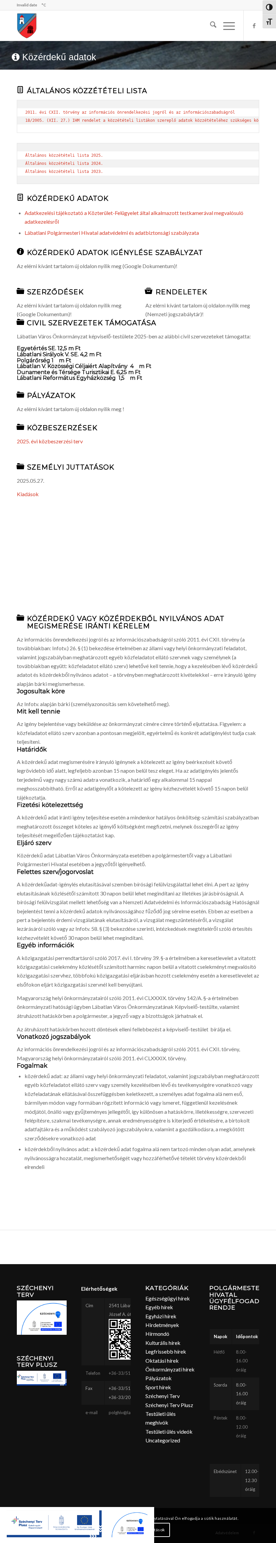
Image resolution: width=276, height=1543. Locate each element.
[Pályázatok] (20, 395)
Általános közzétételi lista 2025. (64, 155)
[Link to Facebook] (254, 26)
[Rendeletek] (149, 291)
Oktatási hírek (162, 1360)
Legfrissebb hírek (165, 1351)
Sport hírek (158, 1387)
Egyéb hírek (159, 1307)
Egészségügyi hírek (167, 1298)
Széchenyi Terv (162, 1396)
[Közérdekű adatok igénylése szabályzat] (20, 252)
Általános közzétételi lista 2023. (64, 171)
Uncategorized (162, 1440)
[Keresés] (209, 25)
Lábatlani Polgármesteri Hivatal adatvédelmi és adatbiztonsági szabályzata (112, 232)
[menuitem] (209, 25)
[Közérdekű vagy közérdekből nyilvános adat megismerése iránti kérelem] (20, 618)
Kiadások (28, 494)
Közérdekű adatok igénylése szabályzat (115, 253)
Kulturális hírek (162, 1342)
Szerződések (55, 292)
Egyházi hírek (160, 1316)
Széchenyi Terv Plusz (169, 1405)
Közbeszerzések (62, 428)
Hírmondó (157, 1333)
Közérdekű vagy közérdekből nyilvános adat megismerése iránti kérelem (126, 622)
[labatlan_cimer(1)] (27, 25)
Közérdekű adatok (68, 198)
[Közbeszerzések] (20, 427)
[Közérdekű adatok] (20, 197)
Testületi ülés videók (169, 1431)
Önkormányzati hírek (170, 1369)
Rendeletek (181, 292)
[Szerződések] (20, 291)
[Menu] (225, 25)
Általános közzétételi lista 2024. (64, 163)
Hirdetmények (162, 1325)
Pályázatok (51, 396)
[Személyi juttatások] (20, 466)
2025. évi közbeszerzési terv (50, 441)
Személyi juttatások (70, 467)
